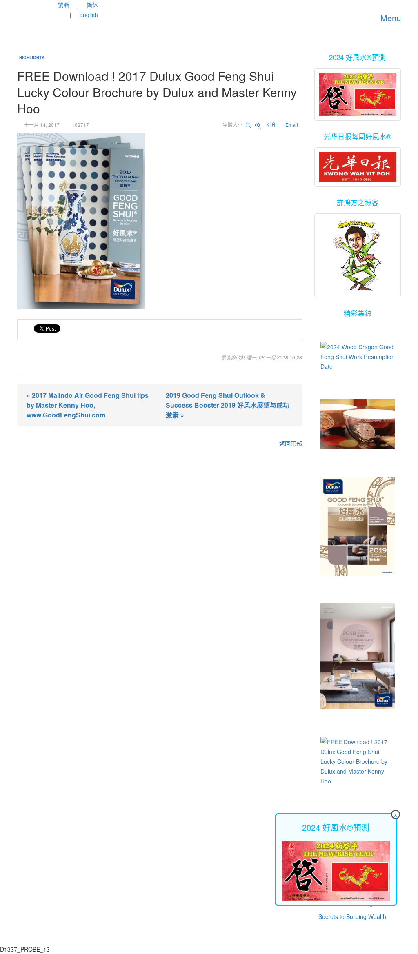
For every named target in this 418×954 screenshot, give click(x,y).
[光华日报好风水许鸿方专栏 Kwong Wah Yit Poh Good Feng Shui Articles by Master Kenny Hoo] (358, 167)
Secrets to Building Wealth (352, 916)
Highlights (31, 57)
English (88, 15)
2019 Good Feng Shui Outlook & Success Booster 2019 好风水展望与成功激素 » (227, 404)
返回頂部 (290, 443)
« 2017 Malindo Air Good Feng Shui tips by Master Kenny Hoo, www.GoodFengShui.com (88, 404)
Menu (389, 18)
